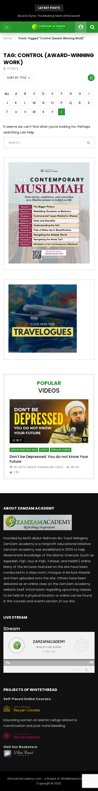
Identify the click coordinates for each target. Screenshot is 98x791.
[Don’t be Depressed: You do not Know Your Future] (49, 421)
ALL (7, 93)
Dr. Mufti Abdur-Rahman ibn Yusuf (38, 467)
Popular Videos (60, 450)
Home (7, 38)
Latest (44, 450)
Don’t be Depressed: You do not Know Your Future (49, 459)
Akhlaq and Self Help (24, 450)
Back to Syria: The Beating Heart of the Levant (49, 16)
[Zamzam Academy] (49, 27)
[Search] (92, 27)
